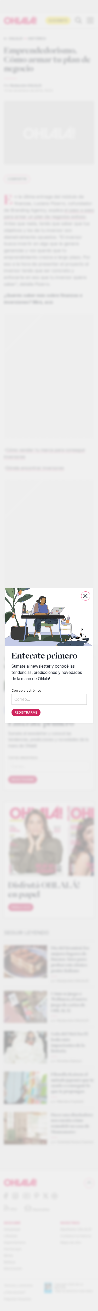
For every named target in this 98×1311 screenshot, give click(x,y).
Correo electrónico (26, 690)
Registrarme (26, 712)
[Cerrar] (85, 596)
